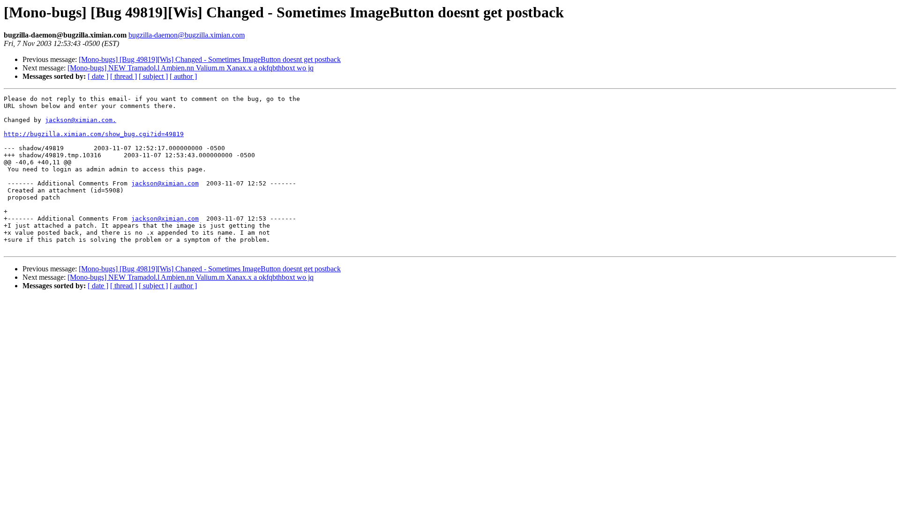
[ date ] (98, 76)
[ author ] (183, 76)
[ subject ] (153, 76)
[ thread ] (123, 76)
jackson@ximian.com (165, 183)
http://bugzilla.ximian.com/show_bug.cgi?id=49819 (94, 134)
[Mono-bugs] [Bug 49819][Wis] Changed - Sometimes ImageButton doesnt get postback (210, 59)
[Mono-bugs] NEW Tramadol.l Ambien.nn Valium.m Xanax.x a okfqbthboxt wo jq (191, 68)
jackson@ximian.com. (80, 119)
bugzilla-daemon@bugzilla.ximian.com (186, 35)
